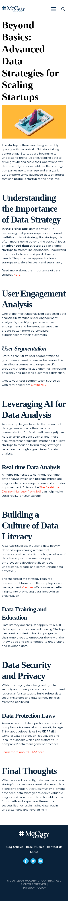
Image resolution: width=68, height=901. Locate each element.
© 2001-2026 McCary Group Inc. (30, 880)
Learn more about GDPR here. (23, 752)
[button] (53, 9)
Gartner (27, 587)
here (17, 274)
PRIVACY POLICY (34, 887)
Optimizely (38, 385)
